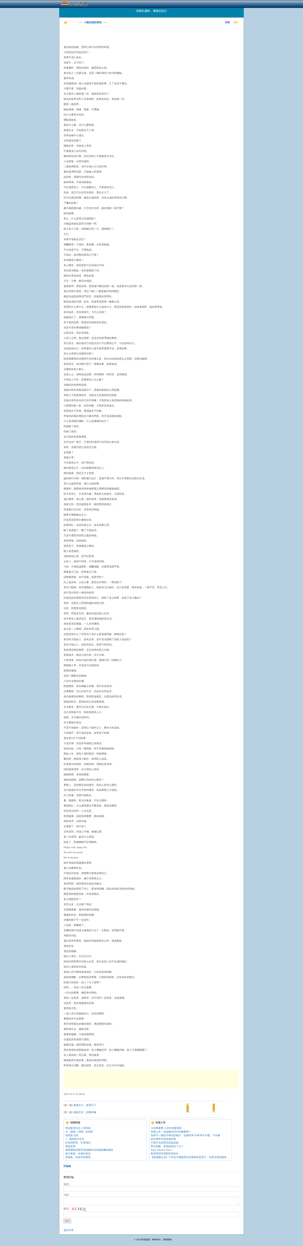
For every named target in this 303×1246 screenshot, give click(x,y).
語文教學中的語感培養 (163, 1139)
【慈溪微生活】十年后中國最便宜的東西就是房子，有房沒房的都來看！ (191, 1157)
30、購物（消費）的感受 (79, 1131)
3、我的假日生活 (74, 1139)
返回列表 (69, 1230)
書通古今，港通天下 (84, 1105)
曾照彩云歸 (71, 1135)
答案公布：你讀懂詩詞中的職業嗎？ (171, 1131)
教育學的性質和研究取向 (164, 1153)
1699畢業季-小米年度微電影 (166, 1128)
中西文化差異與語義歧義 (164, 1142)
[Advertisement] (121, 35)
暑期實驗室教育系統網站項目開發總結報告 (89, 1150)
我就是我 (70, 1146)
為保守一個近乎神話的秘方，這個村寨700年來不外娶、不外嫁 (185, 1135)
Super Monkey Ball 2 (161, 1150)
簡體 (227, 22)
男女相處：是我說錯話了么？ (167, 1146)
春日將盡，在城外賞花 (78, 1153)
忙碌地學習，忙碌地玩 (78, 1142)
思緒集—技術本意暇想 (78, 1157)
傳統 (235, 22)
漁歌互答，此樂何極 (84, 1112)
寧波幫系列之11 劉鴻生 (78, 1128)
